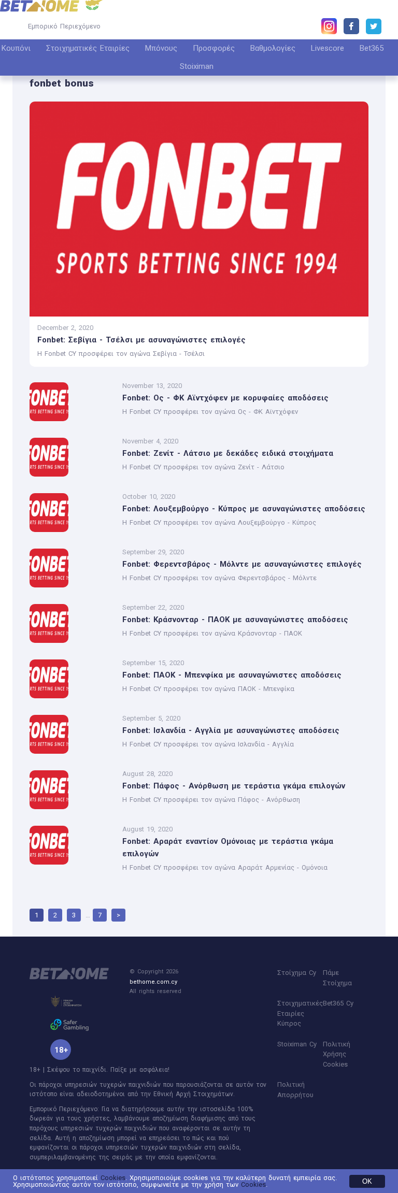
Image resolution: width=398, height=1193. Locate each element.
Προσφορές (214, 48)
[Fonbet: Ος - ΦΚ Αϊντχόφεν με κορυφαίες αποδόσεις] (72, 402)
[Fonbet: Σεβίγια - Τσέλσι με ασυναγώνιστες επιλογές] (199, 209)
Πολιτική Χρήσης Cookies (336, 1054)
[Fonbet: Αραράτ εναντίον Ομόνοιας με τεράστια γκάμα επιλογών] (72, 849)
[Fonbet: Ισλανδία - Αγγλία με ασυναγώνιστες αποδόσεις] (72, 735)
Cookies (113, 1178)
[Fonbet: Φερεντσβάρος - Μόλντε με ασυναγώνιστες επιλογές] (72, 568)
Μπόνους (161, 48)
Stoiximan (197, 66)
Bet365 (371, 48)
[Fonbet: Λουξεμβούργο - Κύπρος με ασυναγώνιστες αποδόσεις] (72, 513)
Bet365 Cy (338, 1003)
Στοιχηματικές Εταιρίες (88, 48)
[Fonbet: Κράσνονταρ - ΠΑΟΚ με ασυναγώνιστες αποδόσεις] (72, 624)
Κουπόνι (16, 48)
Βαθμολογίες (272, 48)
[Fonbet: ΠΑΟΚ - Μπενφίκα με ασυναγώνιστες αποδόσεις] (72, 679)
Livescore (327, 48)
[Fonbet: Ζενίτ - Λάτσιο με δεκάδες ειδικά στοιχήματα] (72, 458)
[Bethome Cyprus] (39, 6)
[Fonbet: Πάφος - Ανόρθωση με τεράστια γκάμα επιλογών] (72, 790)
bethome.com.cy (153, 982)
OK (367, 1181)
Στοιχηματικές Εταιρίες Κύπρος (300, 1013)
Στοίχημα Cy (296, 972)
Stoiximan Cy (297, 1044)
